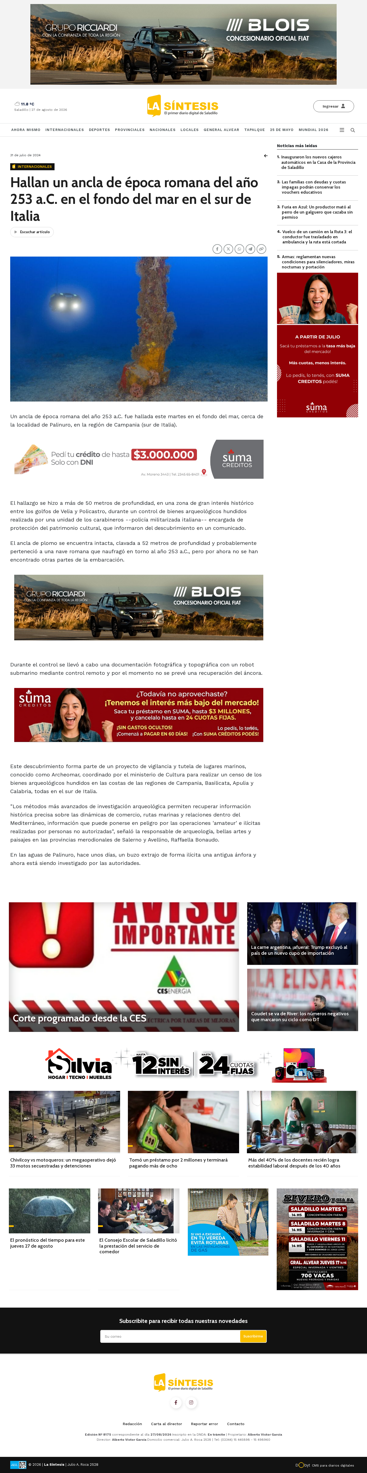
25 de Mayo (282, 130)
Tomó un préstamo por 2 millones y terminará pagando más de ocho (178, 1163)
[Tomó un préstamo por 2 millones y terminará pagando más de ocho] (183, 1122)
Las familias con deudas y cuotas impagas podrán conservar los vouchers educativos (314, 187)
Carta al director (166, 1424)
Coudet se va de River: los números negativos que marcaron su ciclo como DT (300, 1017)
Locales (190, 130)
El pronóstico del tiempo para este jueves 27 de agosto (47, 1243)
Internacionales (64, 130)
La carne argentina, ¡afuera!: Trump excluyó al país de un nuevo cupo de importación (299, 950)
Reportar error (204, 1424)
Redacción (132, 1424)
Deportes (99, 130)
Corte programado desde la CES (79, 1018)
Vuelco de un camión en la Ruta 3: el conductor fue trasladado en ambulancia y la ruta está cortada (317, 236)
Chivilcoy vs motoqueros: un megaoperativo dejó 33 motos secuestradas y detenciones (63, 1163)
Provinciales (130, 130)
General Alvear (221, 130)
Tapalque (254, 130)
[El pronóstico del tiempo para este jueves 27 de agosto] (49, 1210)
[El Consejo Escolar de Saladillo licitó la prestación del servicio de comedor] (138, 1210)
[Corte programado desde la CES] (124, 967)
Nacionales (163, 130)
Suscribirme (253, 1336)
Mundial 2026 (313, 130)
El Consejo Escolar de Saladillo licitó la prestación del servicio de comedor (138, 1246)
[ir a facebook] (176, 1402)
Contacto (235, 1424)
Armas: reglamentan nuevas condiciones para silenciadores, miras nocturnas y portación (318, 261)
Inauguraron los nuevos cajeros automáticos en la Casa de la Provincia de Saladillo (318, 162)
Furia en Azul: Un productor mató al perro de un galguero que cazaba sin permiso (317, 211)
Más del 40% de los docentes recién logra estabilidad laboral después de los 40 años (294, 1163)
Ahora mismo (26, 130)
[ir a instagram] (191, 1402)
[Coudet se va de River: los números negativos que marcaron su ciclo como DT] (302, 1000)
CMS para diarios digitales (333, 1465)
